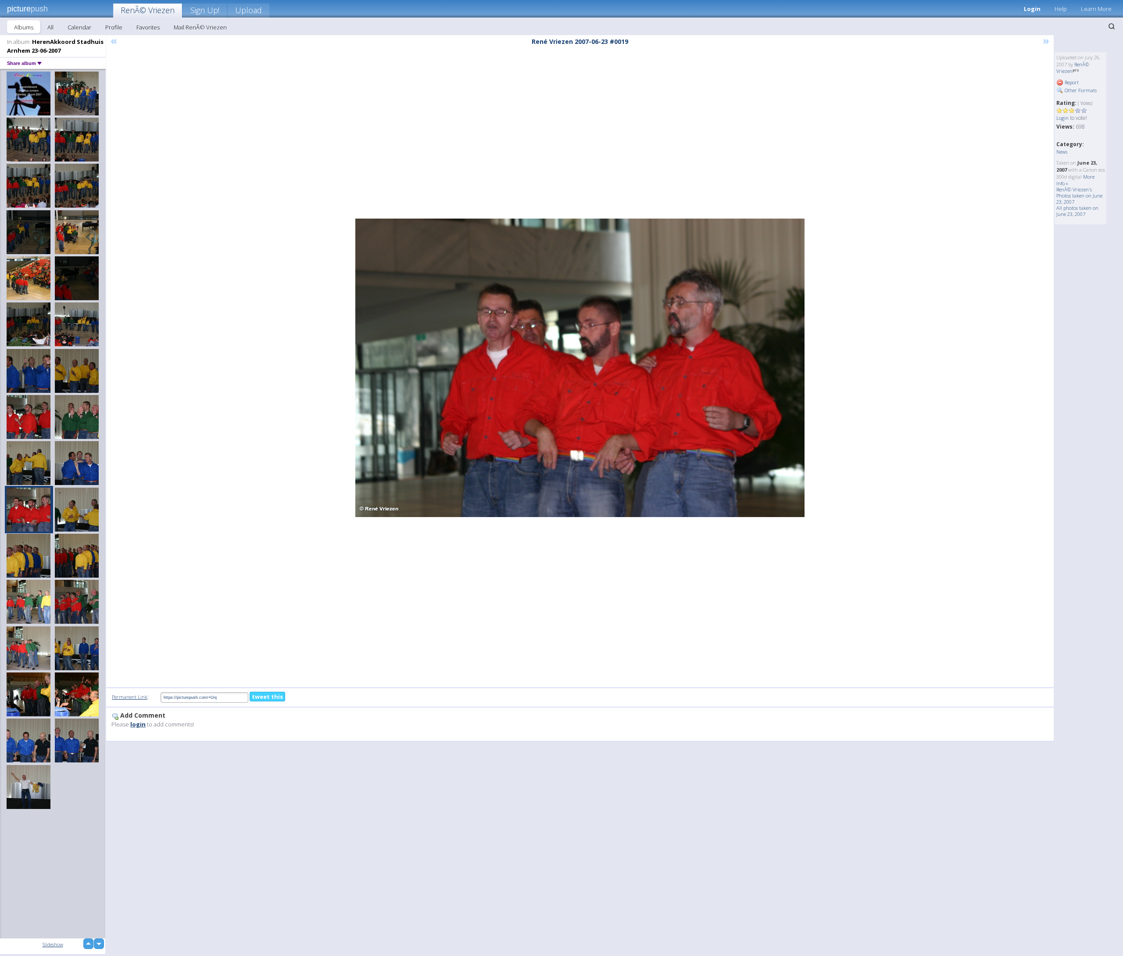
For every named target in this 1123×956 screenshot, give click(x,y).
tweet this (267, 697)
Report (1071, 82)
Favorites (148, 27)
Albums (23, 27)
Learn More (1096, 9)
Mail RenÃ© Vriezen (200, 27)
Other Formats (1080, 90)
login (138, 724)
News (1061, 151)
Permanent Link (129, 697)
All (50, 27)
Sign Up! (204, 10)
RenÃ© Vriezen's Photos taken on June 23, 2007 (1079, 195)
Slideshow (53, 944)
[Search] (1112, 26)
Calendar (79, 27)
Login (1032, 9)
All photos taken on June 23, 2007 (1077, 211)
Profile (113, 27)
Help (1061, 9)
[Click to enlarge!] (580, 368)
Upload (248, 10)
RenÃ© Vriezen (148, 10)
